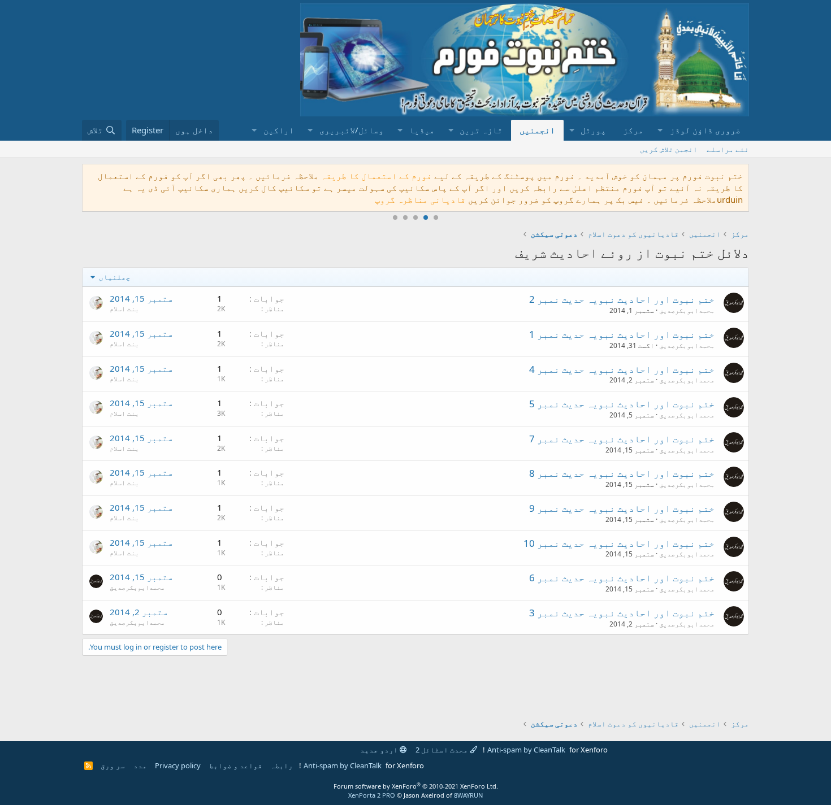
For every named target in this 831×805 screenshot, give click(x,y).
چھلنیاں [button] (114, 277)
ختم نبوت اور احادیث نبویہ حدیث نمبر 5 (622, 403)
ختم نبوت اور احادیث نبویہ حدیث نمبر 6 (622, 577)
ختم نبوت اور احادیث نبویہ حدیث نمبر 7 (622, 438)
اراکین (278, 130)
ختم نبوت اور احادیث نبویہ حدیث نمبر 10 (619, 543)
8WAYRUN (468, 795)
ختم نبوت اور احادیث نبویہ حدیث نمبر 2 (622, 299)
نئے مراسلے (728, 149)
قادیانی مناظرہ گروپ (420, 199)
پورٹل (593, 130)
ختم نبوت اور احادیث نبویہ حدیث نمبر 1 (622, 334)
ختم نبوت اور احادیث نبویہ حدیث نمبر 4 (622, 369)
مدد (140, 765)
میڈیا (422, 130)
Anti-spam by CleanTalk (526, 750)
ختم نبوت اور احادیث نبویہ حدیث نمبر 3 (622, 612)
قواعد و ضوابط (235, 765)
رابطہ (281, 765)
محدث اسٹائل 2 (443, 750)
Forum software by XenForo (416, 786)
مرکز (633, 130)
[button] (700, 130)
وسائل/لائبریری (351, 130)
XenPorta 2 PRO (371, 795)
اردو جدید (380, 750)
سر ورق (113, 765)
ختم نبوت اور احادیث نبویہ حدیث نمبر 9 (622, 508)
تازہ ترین (481, 130)
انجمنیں (537, 130)
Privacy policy (178, 765)
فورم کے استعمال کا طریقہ (376, 175)
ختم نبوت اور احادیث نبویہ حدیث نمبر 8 (622, 473)
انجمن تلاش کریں (669, 149)
